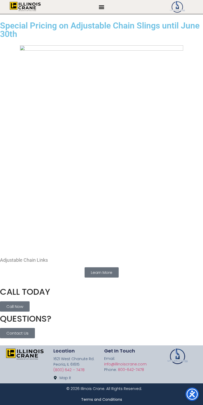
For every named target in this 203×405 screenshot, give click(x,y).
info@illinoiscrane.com (125, 364)
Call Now (14, 306)
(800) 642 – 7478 (69, 370)
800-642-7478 (131, 369)
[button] (101, 7)
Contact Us (17, 333)
